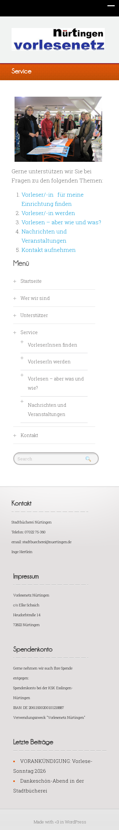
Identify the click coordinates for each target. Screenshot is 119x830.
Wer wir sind (35, 298)
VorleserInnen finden (52, 345)
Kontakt (29, 435)
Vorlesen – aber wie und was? (61, 222)
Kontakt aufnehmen (48, 250)
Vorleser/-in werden (48, 213)
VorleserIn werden (49, 361)
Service (29, 332)
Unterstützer (34, 315)
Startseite (31, 281)
